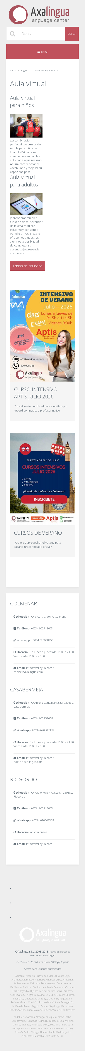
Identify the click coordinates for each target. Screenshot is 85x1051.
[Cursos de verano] (42, 479)
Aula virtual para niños (22, 101)
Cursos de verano (38, 532)
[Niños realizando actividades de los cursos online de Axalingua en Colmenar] (26, 136)
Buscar (72, 34)
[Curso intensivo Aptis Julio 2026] (42, 336)
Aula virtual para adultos (24, 181)
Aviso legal (48, 955)
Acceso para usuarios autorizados (42, 968)
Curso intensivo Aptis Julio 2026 (35, 393)
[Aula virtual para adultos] (26, 214)
